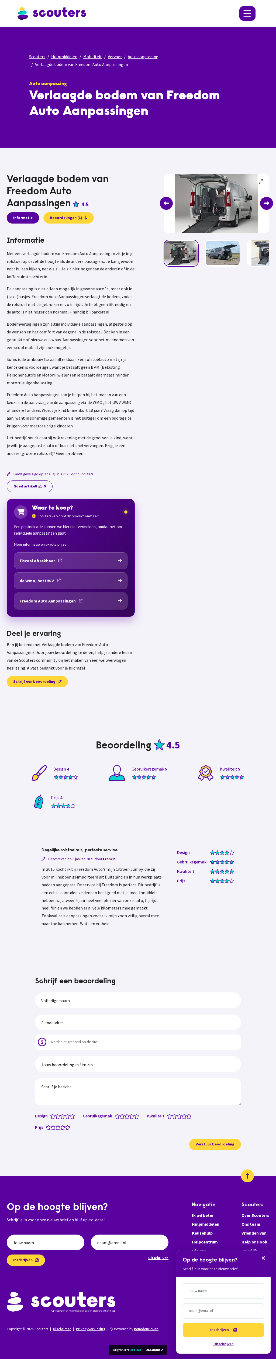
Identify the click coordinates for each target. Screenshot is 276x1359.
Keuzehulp (202, 1233)
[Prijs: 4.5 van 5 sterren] (66, 1127)
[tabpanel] (71, 346)
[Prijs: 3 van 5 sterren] (59, 1127)
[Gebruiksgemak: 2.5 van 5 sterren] (126, 1116)
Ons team (251, 1224)
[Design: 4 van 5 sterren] (68, 1116)
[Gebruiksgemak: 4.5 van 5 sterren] (135, 1116)
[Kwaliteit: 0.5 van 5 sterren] (168, 1116)
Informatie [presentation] (23, 217)
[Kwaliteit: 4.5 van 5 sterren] (188, 1116)
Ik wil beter (203, 1215)
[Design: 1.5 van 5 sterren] (56, 1116)
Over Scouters (255, 1215)
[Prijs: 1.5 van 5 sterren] (52, 1127)
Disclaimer (62, 1329)
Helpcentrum (205, 1242)
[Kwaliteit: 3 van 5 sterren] (180, 1116)
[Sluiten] (263, 1258)
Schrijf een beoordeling (34, 681)
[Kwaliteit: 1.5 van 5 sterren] (173, 1116)
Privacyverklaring (90, 1329)
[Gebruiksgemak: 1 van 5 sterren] (118, 1116)
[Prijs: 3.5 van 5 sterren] (61, 1127)
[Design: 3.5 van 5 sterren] (66, 1116)
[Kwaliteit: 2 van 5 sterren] (175, 1116)
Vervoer (115, 56)
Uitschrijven (158, 1258)
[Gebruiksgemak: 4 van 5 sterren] (133, 1116)
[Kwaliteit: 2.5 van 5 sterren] (178, 1116)
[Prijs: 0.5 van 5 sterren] (47, 1127)
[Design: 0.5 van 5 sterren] (51, 1116)
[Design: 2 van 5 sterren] (59, 1116)
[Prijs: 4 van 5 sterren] (64, 1127)
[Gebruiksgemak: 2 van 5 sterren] (123, 1116)
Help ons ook (254, 1242)
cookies (136, 1350)
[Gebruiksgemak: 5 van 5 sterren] (138, 1116)
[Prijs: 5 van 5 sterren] (69, 1127)
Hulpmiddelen (64, 56)
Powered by (135, 1329)
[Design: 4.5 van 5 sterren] (71, 1116)
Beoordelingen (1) (66, 217)
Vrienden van (254, 1233)
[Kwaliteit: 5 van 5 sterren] (190, 1116)
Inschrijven (23, 1259)
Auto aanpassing (143, 56)
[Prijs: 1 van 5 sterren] (49, 1127)
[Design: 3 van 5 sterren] (64, 1116)
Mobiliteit (92, 56)
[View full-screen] (261, 182)
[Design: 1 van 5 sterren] (54, 1116)
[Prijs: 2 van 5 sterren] (54, 1127)
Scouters (37, 56)
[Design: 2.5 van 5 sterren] (61, 1116)
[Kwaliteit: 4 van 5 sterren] (185, 1116)
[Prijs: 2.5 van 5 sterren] (57, 1127)
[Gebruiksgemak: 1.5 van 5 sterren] (121, 1116)
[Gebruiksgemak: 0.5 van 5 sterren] (116, 1116)
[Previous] (166, 203)
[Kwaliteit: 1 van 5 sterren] (171, 1116)
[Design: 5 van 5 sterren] (73, 1116)
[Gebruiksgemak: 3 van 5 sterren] (128, 1116)
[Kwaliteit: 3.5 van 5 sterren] (183, 1116)
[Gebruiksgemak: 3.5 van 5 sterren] (130, 1116)
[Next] (266, 203)
